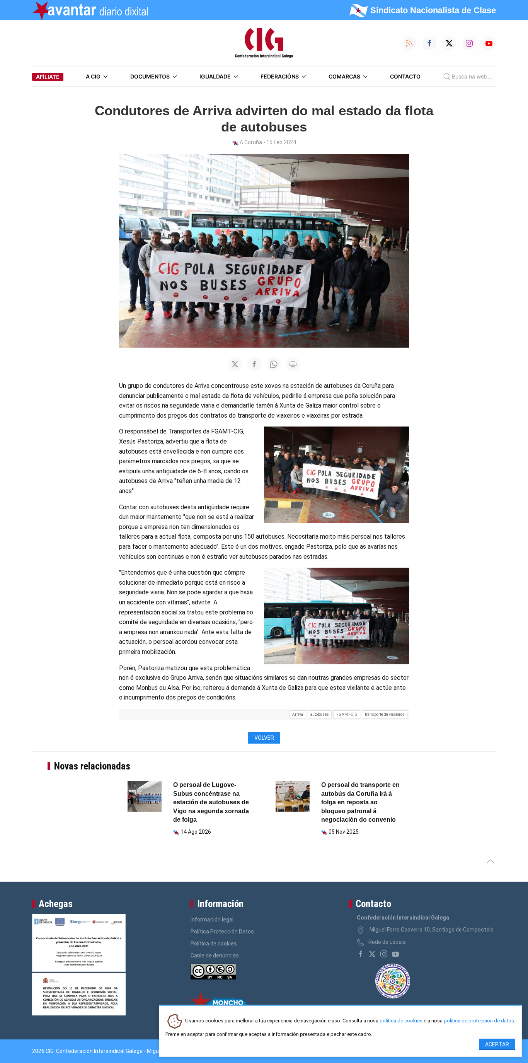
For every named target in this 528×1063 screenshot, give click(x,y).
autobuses (319, 714)
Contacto (405, 76)
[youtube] (395, 954)
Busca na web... (472, 76)
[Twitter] (372, 954)
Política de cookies (214, 943)
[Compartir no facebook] (254, 364)
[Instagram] (384, 954)
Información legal (212, 919)
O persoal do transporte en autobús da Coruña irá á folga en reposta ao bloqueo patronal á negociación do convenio (360, 802)
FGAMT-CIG (347, 714)
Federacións (280, 76)
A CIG (93, 76)
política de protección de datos (479, 1021)
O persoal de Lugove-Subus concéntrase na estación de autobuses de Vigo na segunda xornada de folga (211, 802)
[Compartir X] (235, 364)
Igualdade (215, 76)
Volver (264, 738)
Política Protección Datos (222, 931)
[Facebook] (360, 954)
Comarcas (344, 76)
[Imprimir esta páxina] (293, 364)
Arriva (297, 714)
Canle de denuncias (215, 955)
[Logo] (264, 43)
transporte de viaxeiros (385, 714)
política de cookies (401, 1021)
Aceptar (497, 1044)
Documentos (150, 76)
